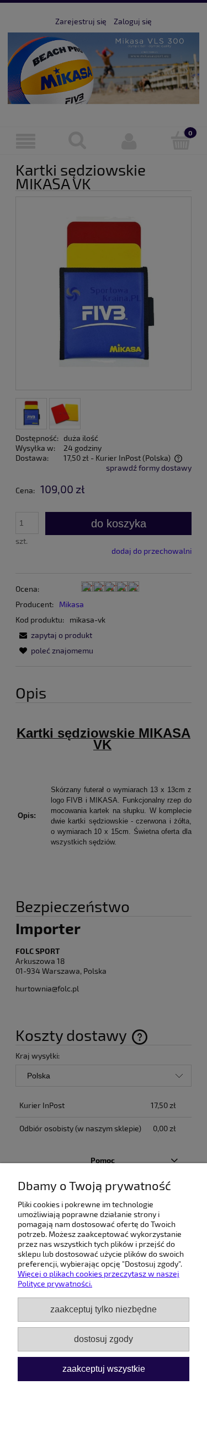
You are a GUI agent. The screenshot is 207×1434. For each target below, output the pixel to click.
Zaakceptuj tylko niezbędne (103, 1309)
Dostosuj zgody (103, 1339)
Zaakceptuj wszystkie (103, 1368)
